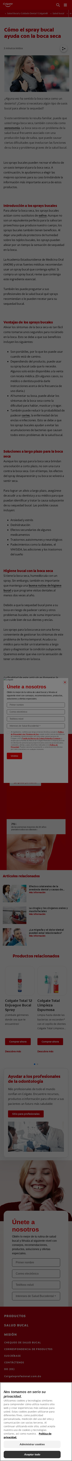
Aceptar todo (32, 1454)
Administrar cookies (32, 1444)
